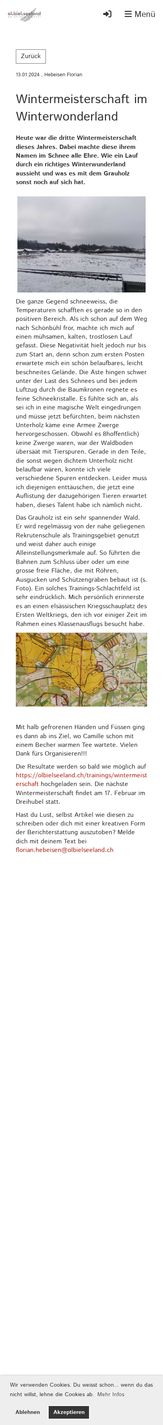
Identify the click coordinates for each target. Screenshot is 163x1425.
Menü (143, 15)
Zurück (31, 56)
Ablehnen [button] (27, 1412)
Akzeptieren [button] (69, 1412)
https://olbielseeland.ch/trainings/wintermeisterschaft (81, 780)
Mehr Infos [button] (110, 1395)
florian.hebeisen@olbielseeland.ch (65, 850)
